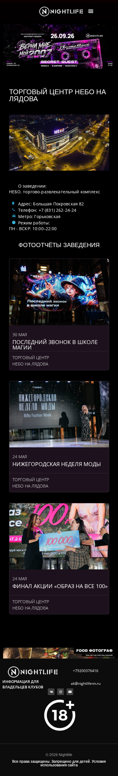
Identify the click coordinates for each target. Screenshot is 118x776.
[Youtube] (70, 691)
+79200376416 (85, 670)
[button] (91, 11)
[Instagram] (60, 691)
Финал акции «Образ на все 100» (60, 586)
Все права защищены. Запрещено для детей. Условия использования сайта (59, 763)
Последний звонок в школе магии (55, 344)
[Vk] (51, 691)
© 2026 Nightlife (59, 755)
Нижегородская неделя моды (56, 464)
